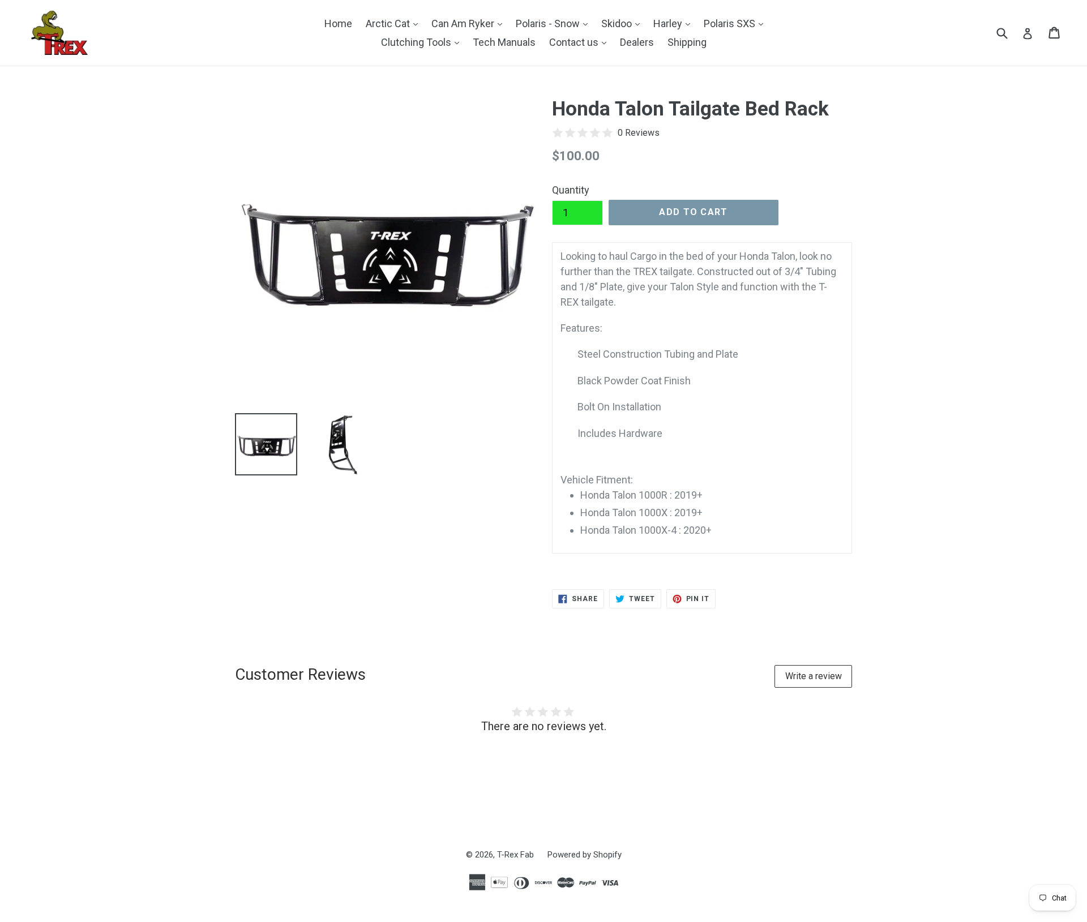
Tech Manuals (504, 42)
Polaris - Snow (554, 23)
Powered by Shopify (584, 855)
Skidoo (623, 23)
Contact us (580, 42)
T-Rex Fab (515, 855)
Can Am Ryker (469, 23)
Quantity (570, 190)
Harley (674, 23)
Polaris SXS (736, 23)
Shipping (687, 42)
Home (338, 23)
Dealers (637, 42)
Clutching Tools (423, 42)
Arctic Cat (394, 23)
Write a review (813, 676)
